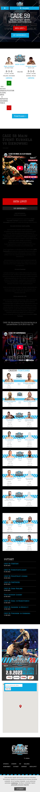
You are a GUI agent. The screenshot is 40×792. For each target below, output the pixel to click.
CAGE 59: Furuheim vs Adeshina (17, 613)
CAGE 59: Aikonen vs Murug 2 (16, 607)
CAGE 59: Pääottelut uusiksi (15, 576)
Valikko (25, 8)
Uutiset (16, 766)
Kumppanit (6, 766)
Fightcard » (20, 116)
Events (13, 763)
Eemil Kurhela (9, 66)
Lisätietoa (9, 78)
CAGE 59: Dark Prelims (13, 588)
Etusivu (6, 763)
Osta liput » (20, 28)
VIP (20, 763)
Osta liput (33, 766)
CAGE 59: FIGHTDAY (11, 564)
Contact (24, 766)
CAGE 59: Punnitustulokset (15, 570)
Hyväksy (20, 789)
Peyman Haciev (31, 66)
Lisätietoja (14, 783)
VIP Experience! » (20, 35)
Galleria (26, 763)
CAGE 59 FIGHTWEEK (12, 582)
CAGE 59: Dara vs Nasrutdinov (16, 601)
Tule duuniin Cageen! (13, 595)
